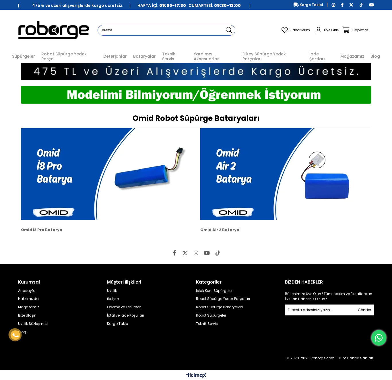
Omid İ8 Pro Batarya (41, 229)
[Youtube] (206, 252)
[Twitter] (185, 252)
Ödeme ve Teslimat (124, 307)
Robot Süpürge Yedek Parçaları (223, 298)
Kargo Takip (117, 323)
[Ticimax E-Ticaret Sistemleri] (196, 376)
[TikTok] (217, 252)
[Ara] (229, 30)
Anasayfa (27, 290)
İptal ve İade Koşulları (125, 315)
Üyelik (112, 290)
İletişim (113, 298)
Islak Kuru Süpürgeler (214, 290)
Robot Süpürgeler (211, 315)
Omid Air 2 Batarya (219, 229)
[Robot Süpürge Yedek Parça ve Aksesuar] (53, 30)
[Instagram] (196, 252)
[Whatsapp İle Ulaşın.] (378, 338)
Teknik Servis (207, 323)
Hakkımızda (28, 298)
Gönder (364, 309)
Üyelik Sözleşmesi (33, 323)
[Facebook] (174, 252)
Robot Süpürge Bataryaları (219, 307)
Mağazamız (28, 307)
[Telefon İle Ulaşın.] (15, 335)
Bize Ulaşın (27, 315)
